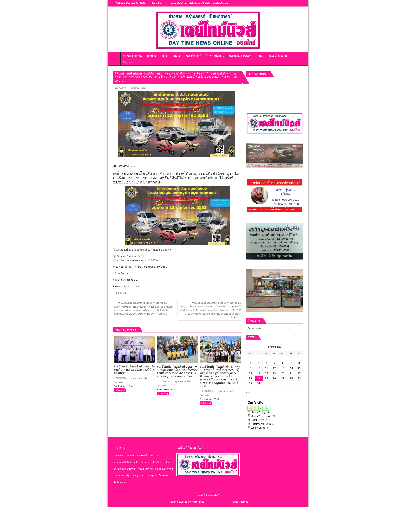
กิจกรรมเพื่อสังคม (145, 455)
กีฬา (159, 455)
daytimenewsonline (140, 88)
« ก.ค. (249, 392)
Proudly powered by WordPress (186, 501)
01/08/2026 (207, 391)
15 (299, 368)
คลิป (136, 462)
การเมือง (130, 455)
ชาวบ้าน (145, 462)
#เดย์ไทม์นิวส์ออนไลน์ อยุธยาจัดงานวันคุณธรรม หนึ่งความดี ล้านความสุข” (208, 3)
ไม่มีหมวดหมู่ (120, 292)
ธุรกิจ (166, 462)
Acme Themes (240, 501)
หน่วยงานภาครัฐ (121, 475)
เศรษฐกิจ (152, 475)
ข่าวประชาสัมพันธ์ (122, 462)
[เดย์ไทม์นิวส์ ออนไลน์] (116, 55)
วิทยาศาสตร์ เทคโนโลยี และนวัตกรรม (155, 468)
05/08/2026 (121, 378)
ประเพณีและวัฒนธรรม (124, 468)
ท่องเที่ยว (156, 462)
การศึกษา (118, 455)
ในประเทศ (164, 475)
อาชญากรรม (138, 475)
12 (274, 368)
